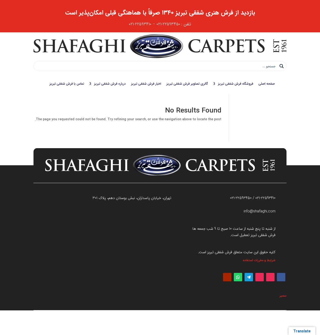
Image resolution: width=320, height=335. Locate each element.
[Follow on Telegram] (249, 277)
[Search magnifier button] (281, 66)
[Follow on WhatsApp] (238, 277)
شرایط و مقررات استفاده (259, 260)
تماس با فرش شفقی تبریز (66, 83)
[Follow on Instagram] (270, 277)
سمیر (283, 295)
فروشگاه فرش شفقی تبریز (235, 83)
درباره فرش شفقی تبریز (110, 83)
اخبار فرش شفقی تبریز (146, 83)
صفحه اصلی (266, 83)
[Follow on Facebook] (281, 277)
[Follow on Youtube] (227, 277)
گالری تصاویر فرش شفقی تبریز (187, 83)
